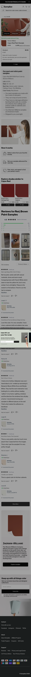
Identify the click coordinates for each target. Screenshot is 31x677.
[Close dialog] (30, 330)
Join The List (16, 341)
